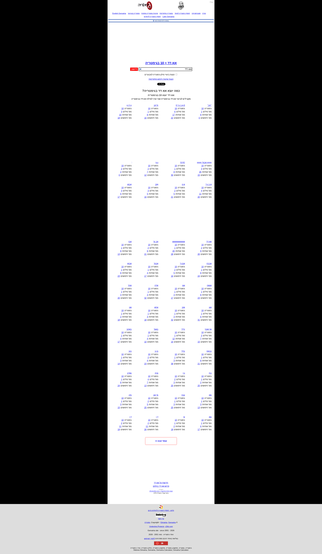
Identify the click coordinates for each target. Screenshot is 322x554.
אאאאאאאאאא (178, 242)
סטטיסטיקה (196, 13)
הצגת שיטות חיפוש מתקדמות (161, 79)
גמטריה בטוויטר (134, 13)
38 (172, 364)
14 (119, 364)
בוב (130, 351)
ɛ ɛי (156, 162)
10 (202, 108)
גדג (130, 395)
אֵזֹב (156, 184)
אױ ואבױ (208, 329)
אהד (130, 285)
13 (119, 254)
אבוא (129, 263)
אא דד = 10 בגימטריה (161, 63)
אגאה (209, 285)
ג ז (184, 373)
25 (199, 386)
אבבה (209, 263)
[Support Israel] (161, 22)
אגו (183, 285)
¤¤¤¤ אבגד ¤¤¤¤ (204, 162)
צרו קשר (161, 519)
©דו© (182, 162)
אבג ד (182, 263)
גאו (210, 395)
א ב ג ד (209, 184)
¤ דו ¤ (129, 105)
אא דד (209, 242)
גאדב (129, 373)
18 (119, 118)
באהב (129, 329)
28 (172, 254)
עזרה (204, 13)
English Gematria (119, 13)
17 (173, 115)
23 (119, 276)
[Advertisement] (161, 41)
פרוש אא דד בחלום (161, 486)
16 (145, 118)
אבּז (130, 242)
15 (199, 175)
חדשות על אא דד (161, 483)
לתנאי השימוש (149, 539)
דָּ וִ (130, 417)
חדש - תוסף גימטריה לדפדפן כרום (161, 510)
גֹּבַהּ (156, 373)
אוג (210, 307)
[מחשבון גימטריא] (145, 6)
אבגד (156, 263)
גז (184, 417)
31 (199, 320)
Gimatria (163, 522)
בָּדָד (183, 329)
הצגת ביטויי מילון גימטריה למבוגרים (160, 75)
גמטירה (147, 522)
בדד (183, 351)
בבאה (209, 351)
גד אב (155, 395)
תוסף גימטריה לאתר (182, 13)
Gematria (172, 522)
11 (200, 194)
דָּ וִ (157, 417)
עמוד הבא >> (161, 441)
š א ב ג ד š (180, 105)
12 (145, 175)
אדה (156, 285)
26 (200, 172)
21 (172, 197)
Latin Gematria (168, 16)
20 (199, 197)
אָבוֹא (129, 184)
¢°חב (156, 105)
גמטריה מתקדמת (166, 13)
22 (172, 118)
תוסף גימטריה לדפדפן (152, 16)
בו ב (156, 351)
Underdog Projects (156, 526)
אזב (183, 307)
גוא (210, 417)
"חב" (209, 105)
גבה (183, 395)
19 (119, 429)
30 (172, 175)
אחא (156, 307)
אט (130, 307)
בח (210, 373)
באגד (156, 329)
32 (145, 298)
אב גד (155, 242)
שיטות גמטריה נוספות (149, 13)
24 (199, 276)
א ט (183, 184)
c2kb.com (169, 526)
